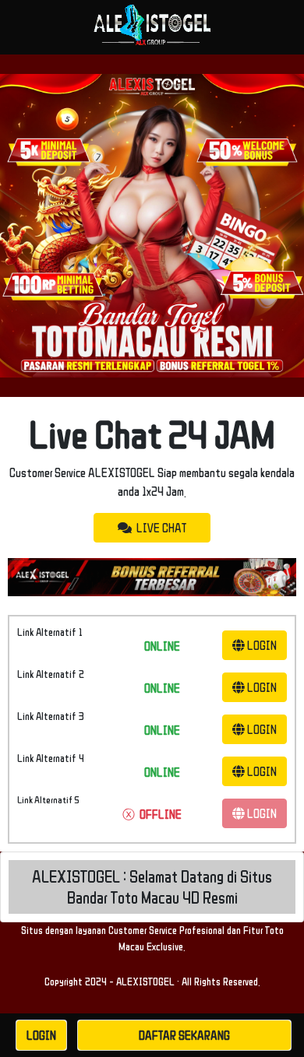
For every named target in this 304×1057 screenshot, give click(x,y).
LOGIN (261, 645)
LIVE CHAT (159, 527)
